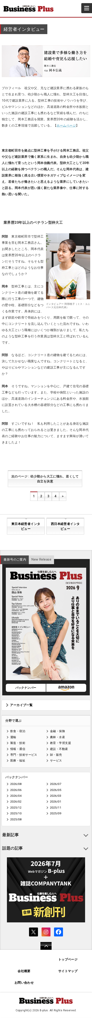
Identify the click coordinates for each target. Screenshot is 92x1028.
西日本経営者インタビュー (65, 526)
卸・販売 (56, 754)
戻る (43, 949)
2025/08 (15, 819)
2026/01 (55, 801)
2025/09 (55, 813)
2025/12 (15, 807)
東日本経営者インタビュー (25, 526)
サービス (56, 760)
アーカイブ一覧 (21, 705)
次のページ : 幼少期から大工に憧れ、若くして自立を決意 (45, 479)
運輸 (13, 737)
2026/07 (55, 784)
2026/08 (15, 784)
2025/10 (15, 813)
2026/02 (15, 801)
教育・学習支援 (60, 743)
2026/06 (15, 790)
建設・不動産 (59, 749)
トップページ (68, 959)
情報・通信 (17, 749)
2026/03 (55, 795)
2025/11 (55, 807)
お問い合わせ (24, 983)
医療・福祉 (17, 760)
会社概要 (24, 971)
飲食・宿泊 (17, 731)
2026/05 (55, 790)
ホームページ (66, 125)
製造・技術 (17, 743)
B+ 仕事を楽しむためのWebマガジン (30, 8)
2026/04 (15, 795)
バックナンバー (25, 687)
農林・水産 (57, 737)
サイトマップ (68, 971)
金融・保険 (57, 731)
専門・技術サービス (23, 754)
